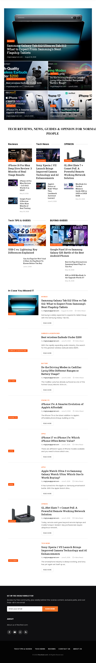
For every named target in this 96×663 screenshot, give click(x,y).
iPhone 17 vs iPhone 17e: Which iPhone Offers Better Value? (67, 111)
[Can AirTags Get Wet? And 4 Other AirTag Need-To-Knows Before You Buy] (14, 261)
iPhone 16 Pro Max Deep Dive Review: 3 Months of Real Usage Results (20, 170)
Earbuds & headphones (16, 79)
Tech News (41, 161)
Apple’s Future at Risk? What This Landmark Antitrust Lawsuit (53, 191)
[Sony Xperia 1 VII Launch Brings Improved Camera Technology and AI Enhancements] (48, 155)
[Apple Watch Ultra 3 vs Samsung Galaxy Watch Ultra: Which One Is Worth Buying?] (23, 476)
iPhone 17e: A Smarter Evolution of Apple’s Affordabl (24, 111)
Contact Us (64, 649)
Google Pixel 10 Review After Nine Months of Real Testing (25, 203)
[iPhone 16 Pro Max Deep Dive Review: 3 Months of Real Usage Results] (20, 155)
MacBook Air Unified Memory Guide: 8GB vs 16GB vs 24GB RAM (81, 190)
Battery (54, 74)
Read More (47, 323)
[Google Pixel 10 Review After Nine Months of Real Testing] (13, 201)
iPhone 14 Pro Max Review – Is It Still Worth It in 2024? (25, 185)
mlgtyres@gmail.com (15, 57)
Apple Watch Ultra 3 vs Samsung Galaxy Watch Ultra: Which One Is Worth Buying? (62, 474)
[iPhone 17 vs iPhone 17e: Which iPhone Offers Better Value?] (70, 105)
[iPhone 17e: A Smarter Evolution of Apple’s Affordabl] (26, 105)
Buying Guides (56, 245)
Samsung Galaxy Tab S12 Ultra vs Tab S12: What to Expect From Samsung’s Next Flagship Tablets (37, 49)
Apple (53, 106)
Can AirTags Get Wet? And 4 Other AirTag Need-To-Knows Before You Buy (34, 261)
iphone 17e (11, 106)
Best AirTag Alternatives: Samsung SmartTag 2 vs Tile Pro (76, 264)
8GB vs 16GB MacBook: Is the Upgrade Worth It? (75, 276)
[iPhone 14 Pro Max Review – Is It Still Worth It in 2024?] (13, 183)
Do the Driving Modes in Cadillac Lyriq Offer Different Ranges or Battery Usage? (67, 80)
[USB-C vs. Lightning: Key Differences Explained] (27, 235)
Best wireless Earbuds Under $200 (24, 83)
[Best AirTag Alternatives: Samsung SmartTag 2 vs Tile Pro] (56, 265)
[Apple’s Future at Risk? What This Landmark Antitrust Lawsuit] (41, 186)
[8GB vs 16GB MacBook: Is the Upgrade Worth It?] (56, 278)
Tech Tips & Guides (16, 245)
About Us (77, 649)
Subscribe (50, 609)
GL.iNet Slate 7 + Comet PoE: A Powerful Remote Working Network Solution (74, 172)
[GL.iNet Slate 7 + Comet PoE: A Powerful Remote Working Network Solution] (76, 155)
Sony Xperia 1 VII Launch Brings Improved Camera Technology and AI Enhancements (47, 172)
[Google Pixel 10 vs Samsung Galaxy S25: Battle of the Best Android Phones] (69, 235)
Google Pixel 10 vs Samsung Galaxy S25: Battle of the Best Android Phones (67, 252)
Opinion (68, 161)
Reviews (12, 161)
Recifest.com (43, 655)
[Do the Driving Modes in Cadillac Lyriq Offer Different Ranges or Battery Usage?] (70, 75)
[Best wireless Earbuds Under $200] (26, 75)
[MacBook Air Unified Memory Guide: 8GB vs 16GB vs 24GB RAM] (69, 186)
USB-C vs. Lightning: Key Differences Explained (22, 251)
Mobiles (11, 41)
